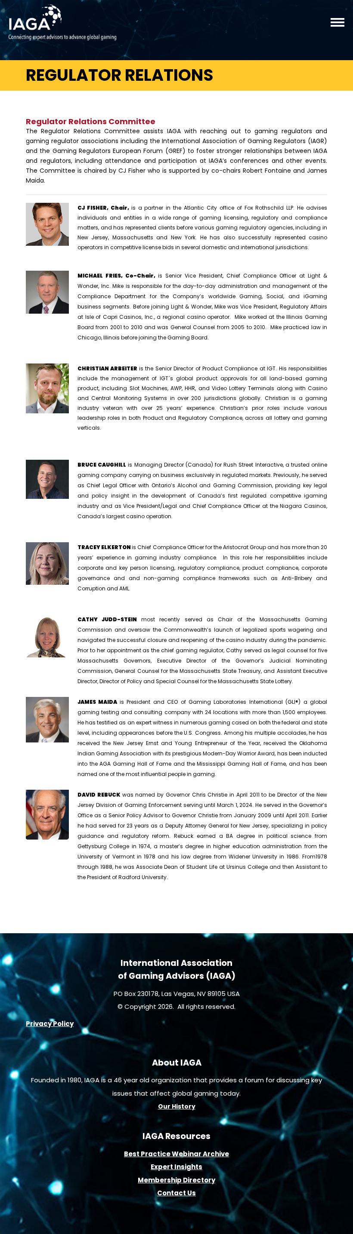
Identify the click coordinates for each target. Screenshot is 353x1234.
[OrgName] (62, 37)
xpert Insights (178, 1166)
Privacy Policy (50, 1023)
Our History (176, 1106)
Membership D (163, 1180)
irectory (201, 1180)
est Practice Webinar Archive (178, 1153)
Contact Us (176, 1192)
